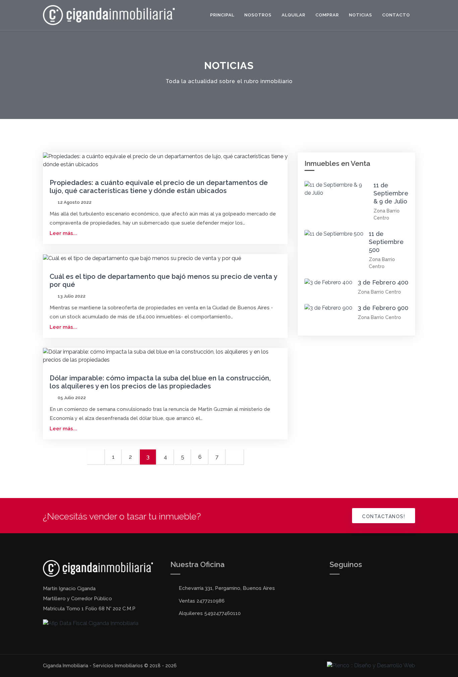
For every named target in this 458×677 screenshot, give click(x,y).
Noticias (360, 14)
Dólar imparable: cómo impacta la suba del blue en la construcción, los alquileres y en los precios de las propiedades (160, 382)
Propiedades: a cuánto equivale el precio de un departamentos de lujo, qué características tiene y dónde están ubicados (159, 187)
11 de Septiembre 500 (386, 241)
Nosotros (258, 14)
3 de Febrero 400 (383, 282)
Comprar (327, 14)
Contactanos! (383, 516)
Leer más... (63, 233)
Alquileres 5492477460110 (210, 613)
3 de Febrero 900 (383, 307)
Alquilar (293, 14)
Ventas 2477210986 (202, 601)
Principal (222, 14)
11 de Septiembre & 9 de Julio (391, 193)
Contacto (396, 14)
